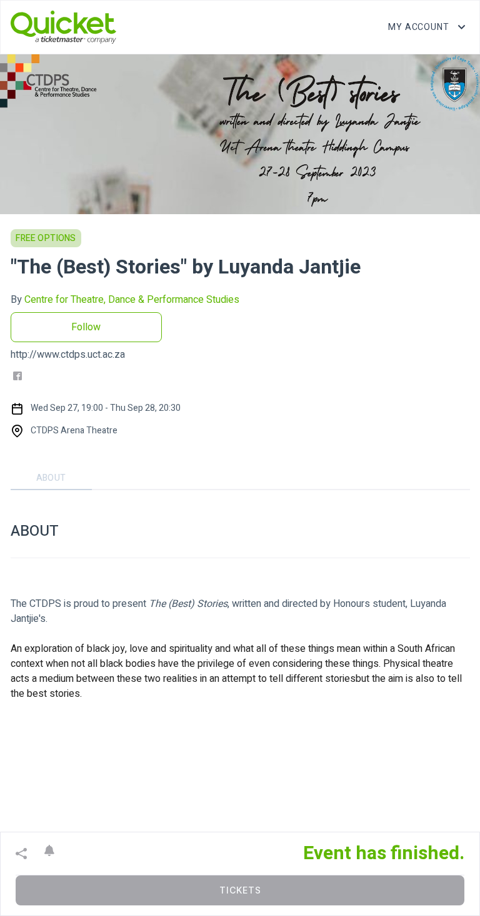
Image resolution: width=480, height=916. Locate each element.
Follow (86, 327)
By (125, 299)
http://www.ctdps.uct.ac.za (68, 354)
